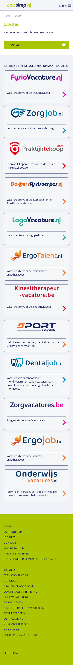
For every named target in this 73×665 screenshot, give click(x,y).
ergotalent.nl (14, 602)
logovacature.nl (16, 597)
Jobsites (9, 537)
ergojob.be (11, 629)
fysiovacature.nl (16, 575)
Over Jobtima (13, 532)
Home (7, 16)
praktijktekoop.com (18, 586)
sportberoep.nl (15, 613)
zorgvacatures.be (17, 624)
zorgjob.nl (12, 580)
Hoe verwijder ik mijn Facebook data (30, 559)
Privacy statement (17, 553)
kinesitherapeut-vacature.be (24, 608)
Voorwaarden (14, 548)
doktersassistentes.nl (20, 591)
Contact (14, 45)
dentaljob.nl (13, 618)
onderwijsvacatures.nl (20, 635)
